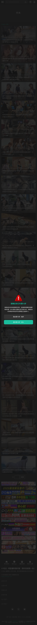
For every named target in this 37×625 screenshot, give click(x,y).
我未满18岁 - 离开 (18, 317)
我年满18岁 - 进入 (18, 322)
